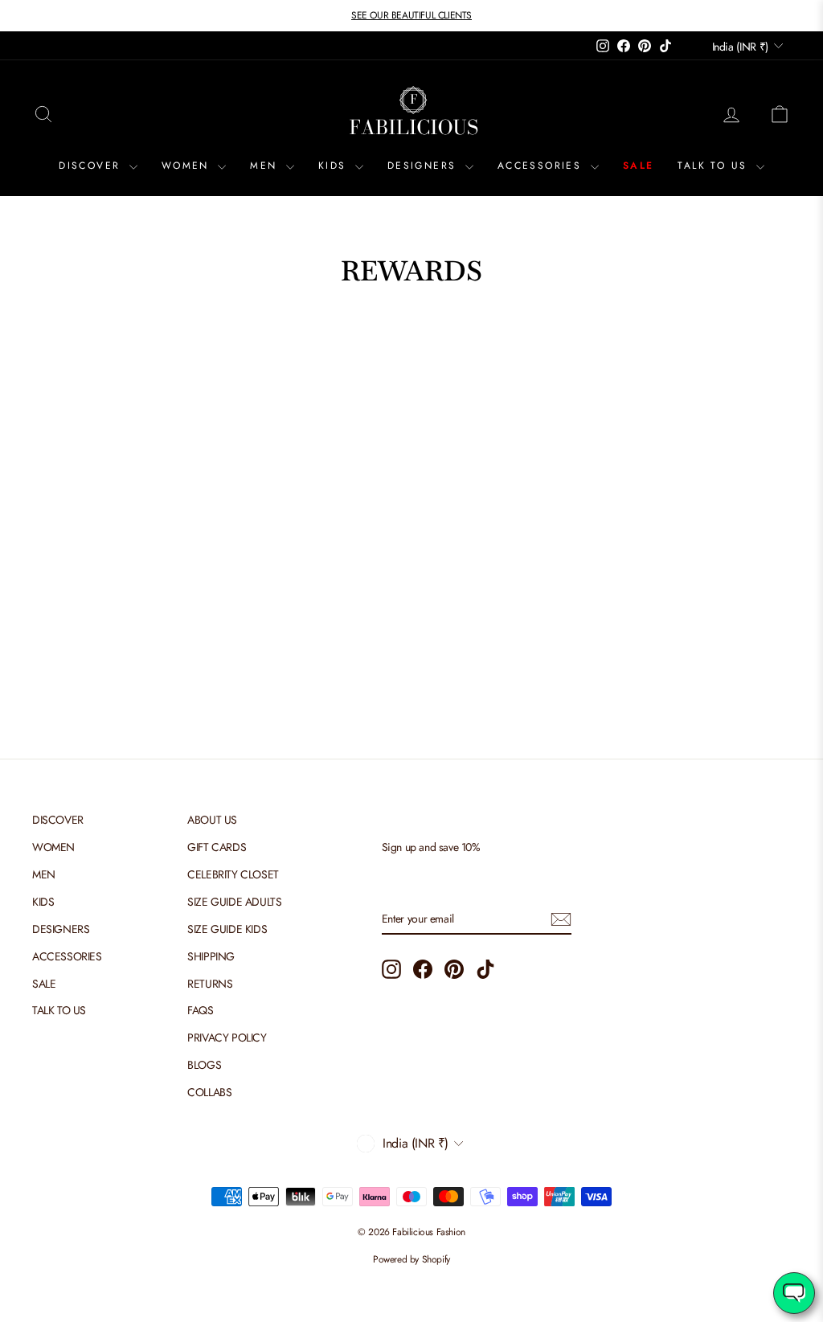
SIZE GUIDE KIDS (227, 929)
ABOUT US (212, 820)
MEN (266, 165)
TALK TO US (714, 165)
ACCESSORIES (542, 165)
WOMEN (188, 165)
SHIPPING (211, 956)
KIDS (334, 165)
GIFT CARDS (216, 847)
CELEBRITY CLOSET (233, 874)
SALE (638, 165)
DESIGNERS (424, 165)
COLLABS (209, 1092)
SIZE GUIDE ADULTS (234, 902)
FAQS (200, 1010)
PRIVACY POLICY (226, 1037)
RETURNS (209, 984)
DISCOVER (92, 165)
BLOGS (204, 1065)
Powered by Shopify (411, 1259)
